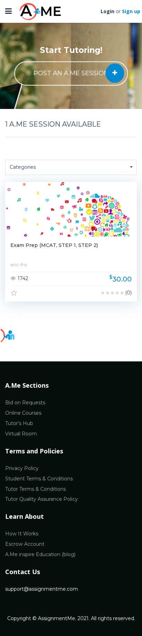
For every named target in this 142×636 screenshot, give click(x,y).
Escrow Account (24, 544)
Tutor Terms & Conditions (35, 489)
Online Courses (23, 413)
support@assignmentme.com (41, 589)
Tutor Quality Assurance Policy (41, 499)
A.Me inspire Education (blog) (40, 554)
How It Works (21, 534)
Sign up (131, 11)
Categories (23, 167)
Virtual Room (21, 434)
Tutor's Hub (19, 423)
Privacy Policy (22, 468)
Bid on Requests (25, 402)
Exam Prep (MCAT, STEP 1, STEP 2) (54, 245)
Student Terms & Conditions (39, 479)
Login (107, 11)
